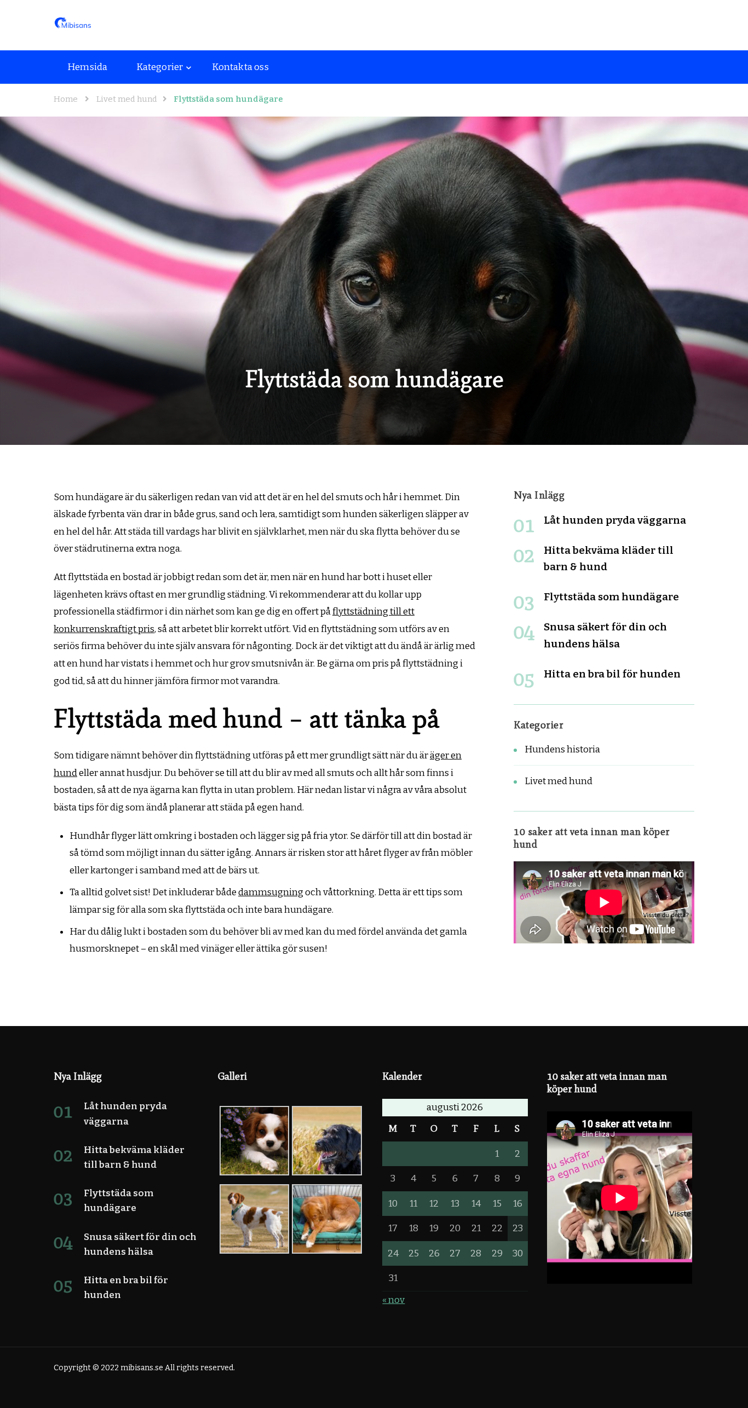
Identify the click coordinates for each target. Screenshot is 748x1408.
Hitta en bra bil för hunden (612, 674)
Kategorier (159, 67)
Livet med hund (558, 781)
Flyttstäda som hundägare (611, 596)
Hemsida (87, 67)
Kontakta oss (240, 67)
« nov (393, 1300)
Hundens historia (562, 749)
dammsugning (270, 892)
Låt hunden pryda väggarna (615, 520)
